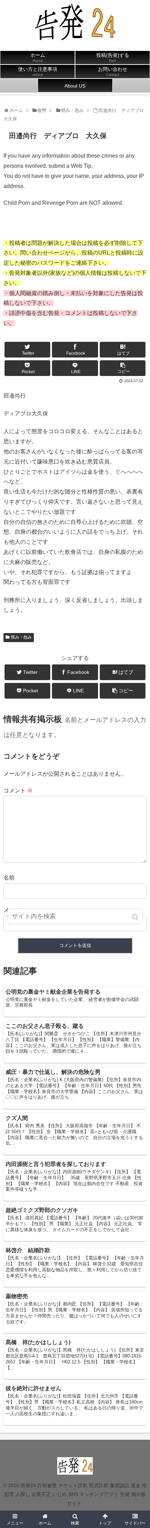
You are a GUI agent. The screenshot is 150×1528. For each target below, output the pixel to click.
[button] (136, 917)
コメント (18, 790)
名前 (9, 878)
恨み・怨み (21, 637)
